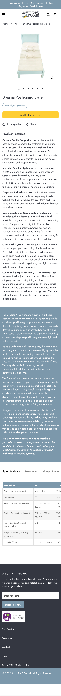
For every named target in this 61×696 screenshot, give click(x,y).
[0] (55, 14)
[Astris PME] (30, 14)
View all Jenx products (15, 105)
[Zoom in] (52, 77)
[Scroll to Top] (55, 679)
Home (5, 23)
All (16, 23)
